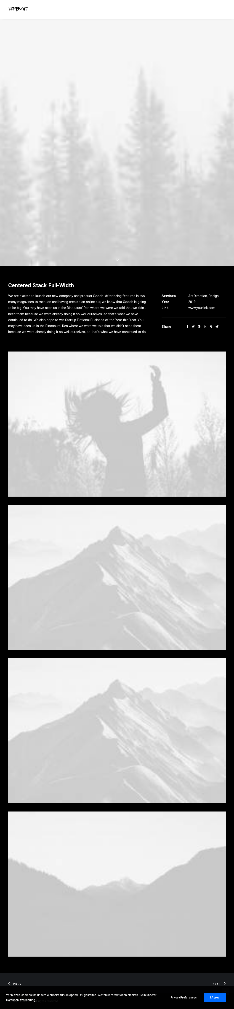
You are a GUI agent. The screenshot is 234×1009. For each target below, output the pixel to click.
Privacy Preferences (184, 997)
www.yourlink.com (201, 308)
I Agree (215, 997)
